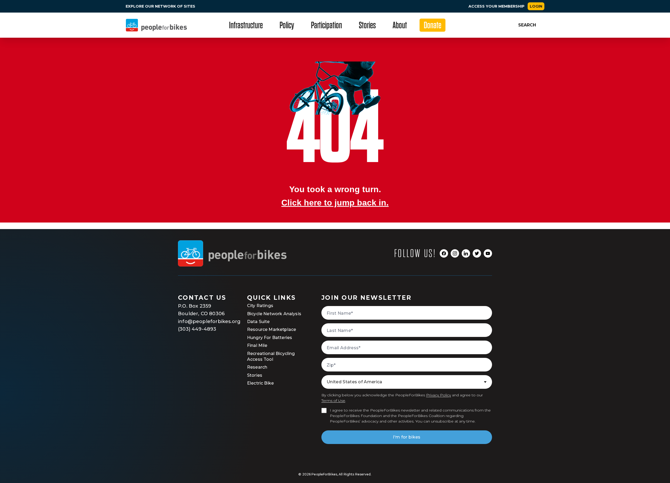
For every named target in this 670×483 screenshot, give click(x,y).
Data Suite (258, 321)
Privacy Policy (438, 395)
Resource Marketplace (271, 329)
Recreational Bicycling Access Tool (271, 356)
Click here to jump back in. (335, 202)
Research (257, 367)
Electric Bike (260, 383)
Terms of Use (333, 400)
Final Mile (257, 345)
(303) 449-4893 (197, 329)
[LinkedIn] (466, 253)
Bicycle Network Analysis (274, 313)
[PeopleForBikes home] (232, 253)
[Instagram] (455, 253)
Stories (254, 375)
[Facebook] (444, 253)
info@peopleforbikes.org (204, 321)
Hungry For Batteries (269, 337)
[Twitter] (477, 253)
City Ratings (260, 305)
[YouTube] (488, 253)
